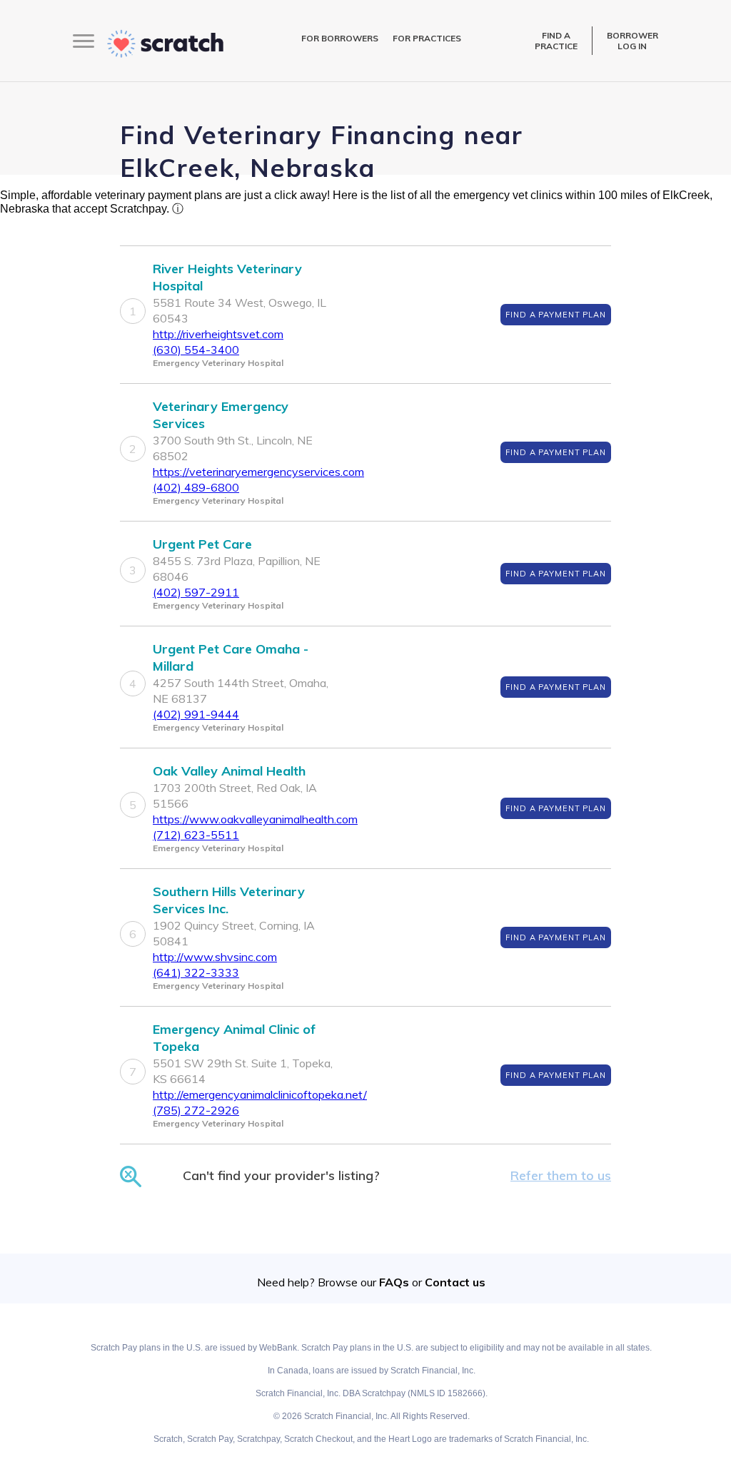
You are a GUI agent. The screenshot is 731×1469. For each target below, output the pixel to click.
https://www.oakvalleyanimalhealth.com (255, 819)
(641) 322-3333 (196, 972)
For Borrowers (339, 38)
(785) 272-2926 (196, 1110)
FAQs (394, 1282)
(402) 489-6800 (196, 487)
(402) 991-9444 (196, 714)
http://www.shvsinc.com (215, 957)
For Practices (427, 38)
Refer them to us (560, 1175)
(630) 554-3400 (196, 349)
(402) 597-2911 (196, 592)
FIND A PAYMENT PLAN (555, 315)
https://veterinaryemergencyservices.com (258, 471)
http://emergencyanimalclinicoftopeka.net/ (260, 1094)
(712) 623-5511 (196, 835)
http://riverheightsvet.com (218, 334)
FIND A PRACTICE (556, 40)
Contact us (455, 1282)
